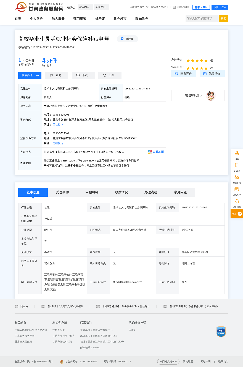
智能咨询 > (193, 96)
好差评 (100, 18)
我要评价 (214, 73)
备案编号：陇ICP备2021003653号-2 (34, 361)
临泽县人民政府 (159, 7)
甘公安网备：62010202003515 (81, 361)
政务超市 (120, 18)
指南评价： (178, 67)
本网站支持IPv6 (168, 361)
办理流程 (150, 192)
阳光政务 (141, 18)
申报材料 (92, 192)
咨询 (58, 75)
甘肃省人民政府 (23, 341)
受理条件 (62, 192)
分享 (111, 75)
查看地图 (158, 151)
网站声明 (206, 361)
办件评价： (178, 59)
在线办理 (27, 75)
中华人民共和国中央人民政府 (31, 330)
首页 (18, 18)
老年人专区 (201, 7)
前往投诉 (58, 143)
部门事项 (79, 18)
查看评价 (186, 73)
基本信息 (33, 192)
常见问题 (180, 192)
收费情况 (121, 192)
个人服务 (36, 18)
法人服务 (58, 18)
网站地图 (188, 361)
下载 (85, 75)
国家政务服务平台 (140, 7)
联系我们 (223, 361)
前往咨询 (57, 124)
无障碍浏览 (183, 7)
